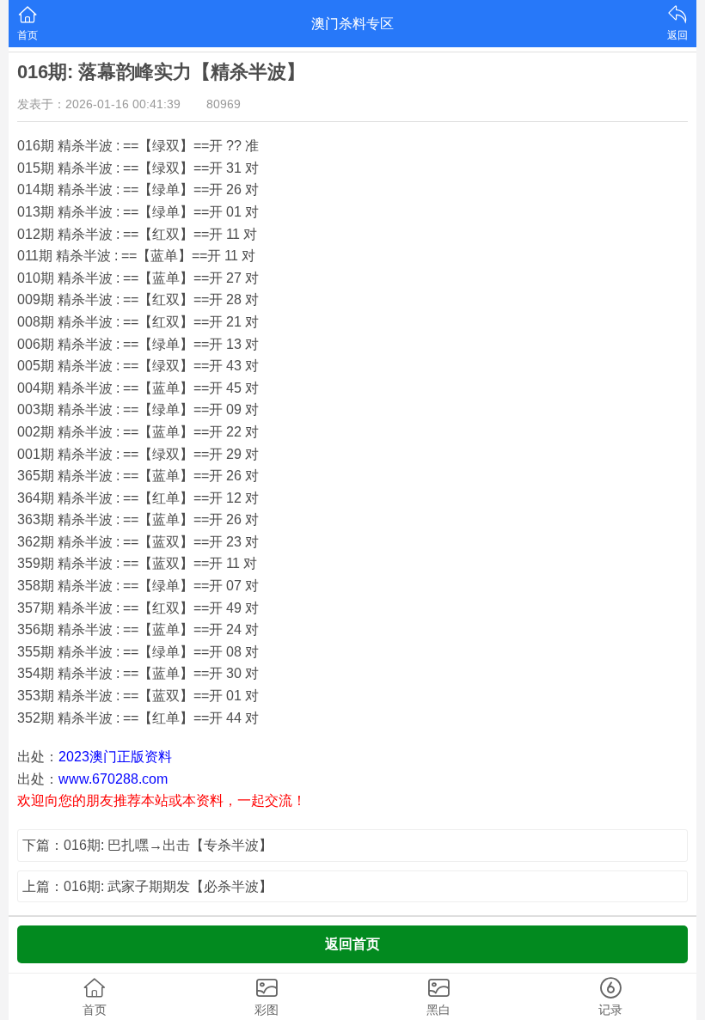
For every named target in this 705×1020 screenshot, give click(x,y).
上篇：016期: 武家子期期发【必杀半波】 (147, 886)
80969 (223, 104)
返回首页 (352, 944)
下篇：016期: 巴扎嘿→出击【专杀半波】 (147, 845)
